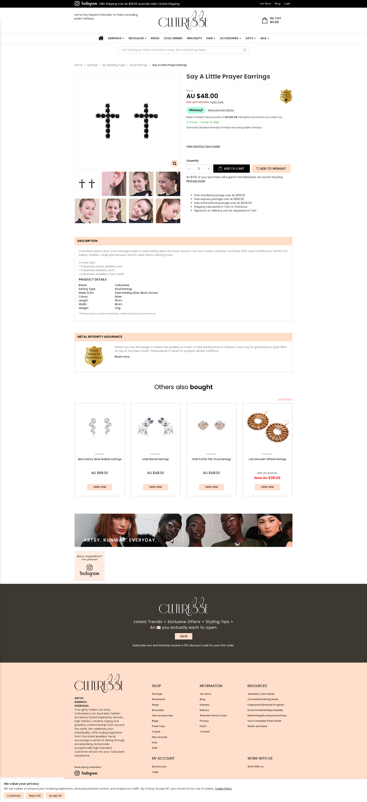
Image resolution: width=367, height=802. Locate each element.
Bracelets (194, 38)
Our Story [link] (205, 694)
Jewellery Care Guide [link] (261, 694)
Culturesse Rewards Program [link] (266, 705)
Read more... (123, 357)
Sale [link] (155, 748)
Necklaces (137, 38)
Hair (210, 38)
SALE (263, 38)
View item (99, 487)
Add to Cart (233, 168)
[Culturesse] (183, 20)
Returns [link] (204, 710)
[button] (271, 168)
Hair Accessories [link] (162, 715)
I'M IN (183, 636)
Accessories (229, 38)
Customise (13, 795)
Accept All (55, 795)
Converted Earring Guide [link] (263, 699)
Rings (155, 38)
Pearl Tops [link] (158, 726)
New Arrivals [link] (159, 737)
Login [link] (155, 772)
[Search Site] (244, 50)
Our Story (265, 3)
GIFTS (249, 38)
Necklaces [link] (158, 699)
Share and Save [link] (257, 726)
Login (287, 3)
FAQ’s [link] (203, 726)
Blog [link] (202, 699)
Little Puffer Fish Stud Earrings (211, 459)
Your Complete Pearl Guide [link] (264, 721)
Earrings (115, 38)
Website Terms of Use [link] (213, 715)
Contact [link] (205, 731)
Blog (277, 3)
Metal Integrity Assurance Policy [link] (267, 715)
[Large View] (87, 183)
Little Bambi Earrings (155, 459)
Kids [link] (154, 742)
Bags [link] (155, 721)
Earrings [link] (157, 694)
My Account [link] (159, 766)
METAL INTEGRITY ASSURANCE (99, 336)
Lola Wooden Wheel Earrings (267, 459)
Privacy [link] (204, 721)
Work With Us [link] (256, 766)
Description (87, 241)
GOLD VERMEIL (173, 38)
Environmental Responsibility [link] (265, 710)
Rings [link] (155, 705)
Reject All (35, 795)
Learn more (216, 102)
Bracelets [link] (158, 710)
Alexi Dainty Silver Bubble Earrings (100, 459)
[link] (86, 3)
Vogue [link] (156, 731)
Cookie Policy (223, 788)
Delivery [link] (205, 705)
